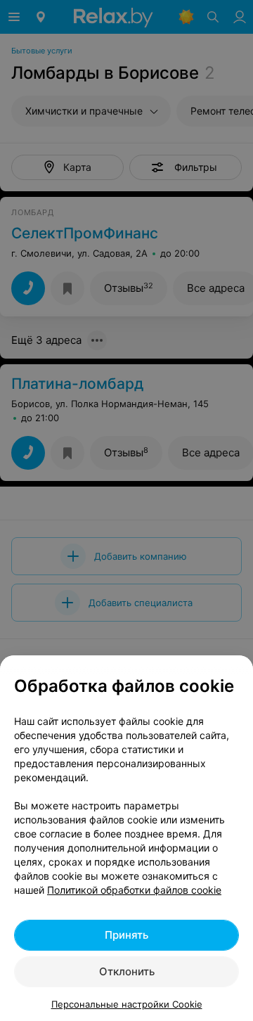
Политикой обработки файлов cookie (134, 890)
